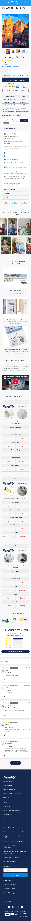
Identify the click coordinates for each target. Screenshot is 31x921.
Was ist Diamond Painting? (11, 857)
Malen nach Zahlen (9, 888)
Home (5, 823)
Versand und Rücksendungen (12, 793)
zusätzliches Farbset (9, 173)
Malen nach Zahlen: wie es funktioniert (15, 832)
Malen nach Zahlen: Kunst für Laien (14, 841)
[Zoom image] (15, 31)
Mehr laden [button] (15, 763)
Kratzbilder (6, 897)
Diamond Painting (8, 893)
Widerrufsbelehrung (9, 798)
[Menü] (28, 8)
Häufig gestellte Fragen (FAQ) (12, 810)
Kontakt (5, 802)
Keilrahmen (7, 75)
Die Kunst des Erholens (10, 861)
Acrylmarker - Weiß (14, 120)
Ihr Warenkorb (7, 901)
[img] (9, 668)
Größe (5, 71)
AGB (4, 818)
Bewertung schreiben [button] (15, 651)
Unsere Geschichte (9, 789)
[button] (6, 60)
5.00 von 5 (20, 633)
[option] (8, 52)
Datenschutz (7, 814)
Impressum (6, 806)
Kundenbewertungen (9, 884)
